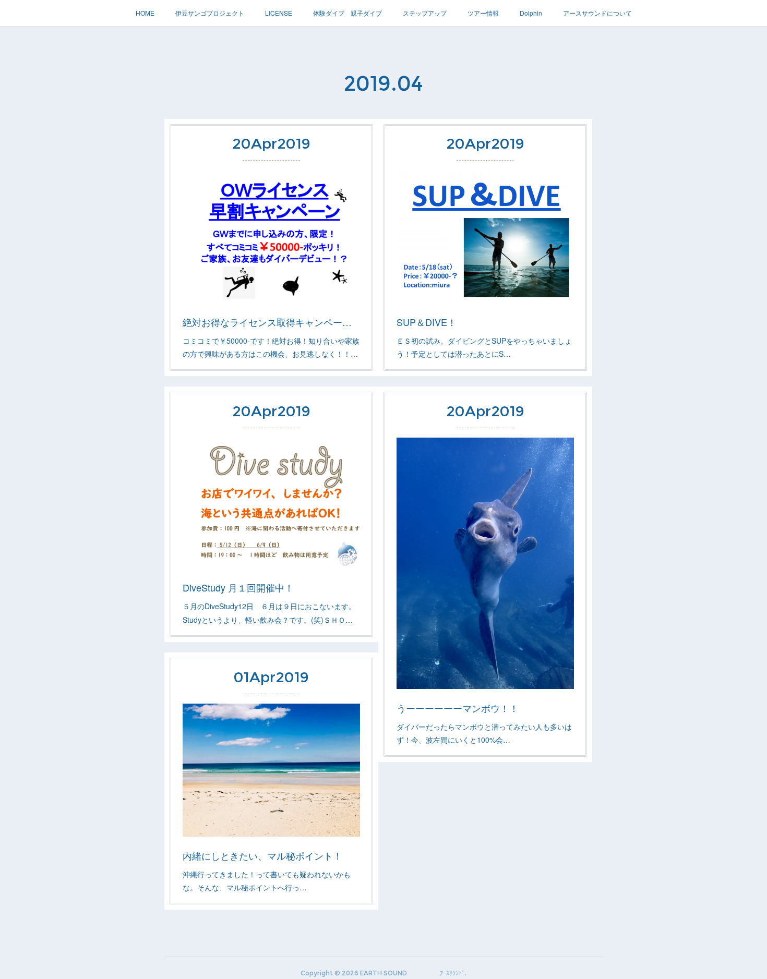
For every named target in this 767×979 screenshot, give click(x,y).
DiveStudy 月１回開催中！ (238, 587)
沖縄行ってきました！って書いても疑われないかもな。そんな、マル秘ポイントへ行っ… (267, 880)
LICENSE (278, 12)
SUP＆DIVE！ (427, 322)
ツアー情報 (483, 12)
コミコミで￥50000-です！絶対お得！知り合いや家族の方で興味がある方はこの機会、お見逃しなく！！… (271, 347)
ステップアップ (425, 12)
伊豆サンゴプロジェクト (209, 12)
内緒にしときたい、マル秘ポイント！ (262, 855)
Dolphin (531, 12)
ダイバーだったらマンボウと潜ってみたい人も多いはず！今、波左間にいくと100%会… (484, 733)
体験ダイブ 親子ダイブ (347, 12)
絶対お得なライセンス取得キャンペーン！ (271, 322)
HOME (145, 12)
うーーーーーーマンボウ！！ (458, 708)
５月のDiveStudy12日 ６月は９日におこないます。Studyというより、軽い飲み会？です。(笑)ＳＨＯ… (269, 612)
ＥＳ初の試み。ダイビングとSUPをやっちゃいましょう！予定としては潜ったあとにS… (484, 347)
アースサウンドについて (597, 12)
